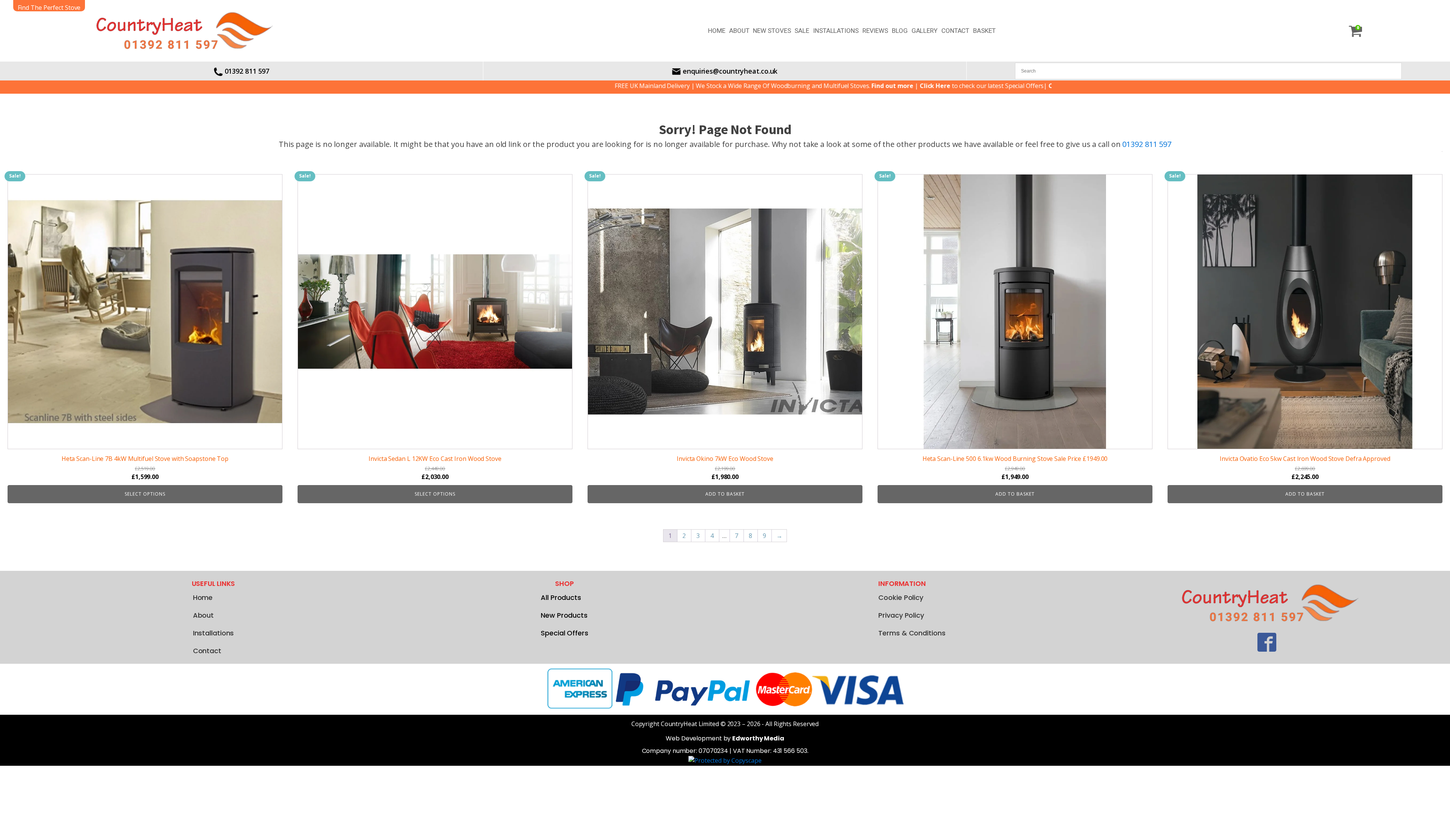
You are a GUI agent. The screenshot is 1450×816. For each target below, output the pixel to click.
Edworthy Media (758, 738)
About (739, 30)
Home (716, 30)
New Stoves (772, 30)
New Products (564, 615)
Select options (145, 494)
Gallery (925, 30)
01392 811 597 (247, 71)
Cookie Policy (900, 597)
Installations (836, 30)
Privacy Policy (901, 615)
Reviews (875, 30)
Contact (955, 30)
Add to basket (725, 494)
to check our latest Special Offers (928, 86)
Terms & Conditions (911, 633)
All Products (561, 597)
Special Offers (564, 633)
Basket (984, 30)
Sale (801, 30)
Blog (900, 30)
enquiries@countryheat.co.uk (730, 71)
